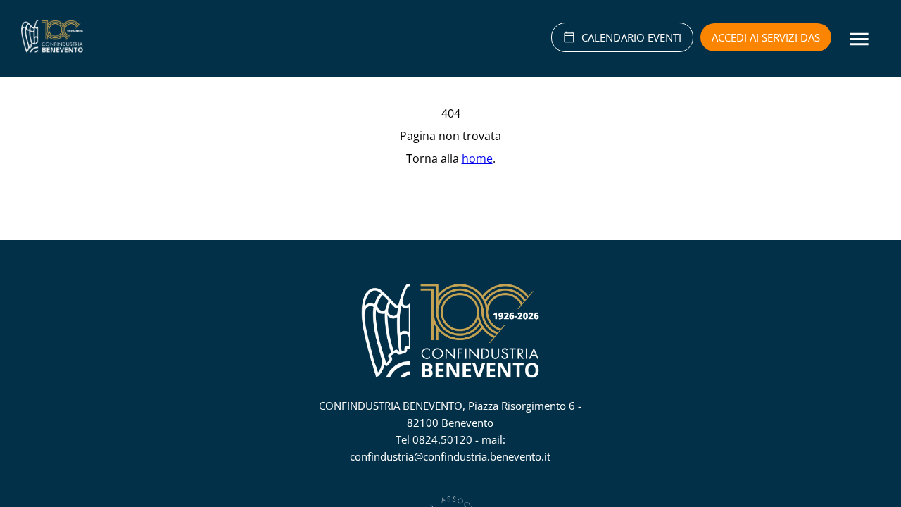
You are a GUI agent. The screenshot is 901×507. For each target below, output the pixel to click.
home (477, 158)
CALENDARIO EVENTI (631, 37)
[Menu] (859, 39)
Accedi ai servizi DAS (766, 37)
